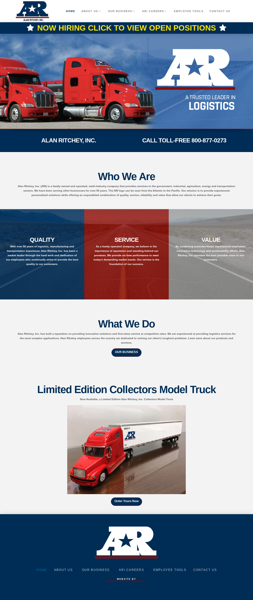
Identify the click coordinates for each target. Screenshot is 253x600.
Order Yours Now (126, 501)
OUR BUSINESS (126, 352)
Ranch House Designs (127, 581)
